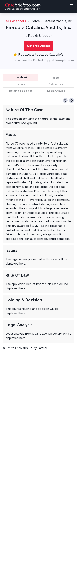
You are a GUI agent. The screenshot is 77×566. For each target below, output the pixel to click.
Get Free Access (38, 45)
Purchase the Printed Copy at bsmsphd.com (44, 60)
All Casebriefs (16, 21)
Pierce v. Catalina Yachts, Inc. (51, 21)
